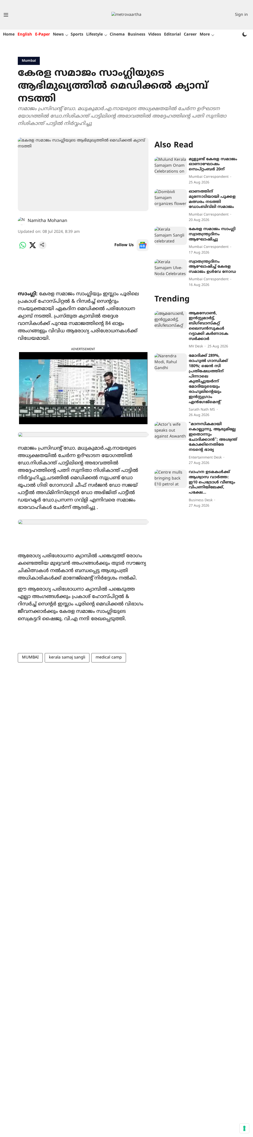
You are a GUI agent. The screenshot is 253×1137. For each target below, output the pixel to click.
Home (9, 34)
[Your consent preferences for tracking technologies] (244, 1128)
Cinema (117, 34)
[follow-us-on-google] (142, 245)
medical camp (109, 657)
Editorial (172, 34)
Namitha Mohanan (47, 221)
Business (136, 34)
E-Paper (42, 34)
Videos (154, 34)
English (25, 34)
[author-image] (22, 221)
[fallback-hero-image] (170, 166)
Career (190, 34)
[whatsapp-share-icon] (23, 248)
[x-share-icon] (33, 248)
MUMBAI (30, 657)
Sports (77, 34)
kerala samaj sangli (67, 657)
